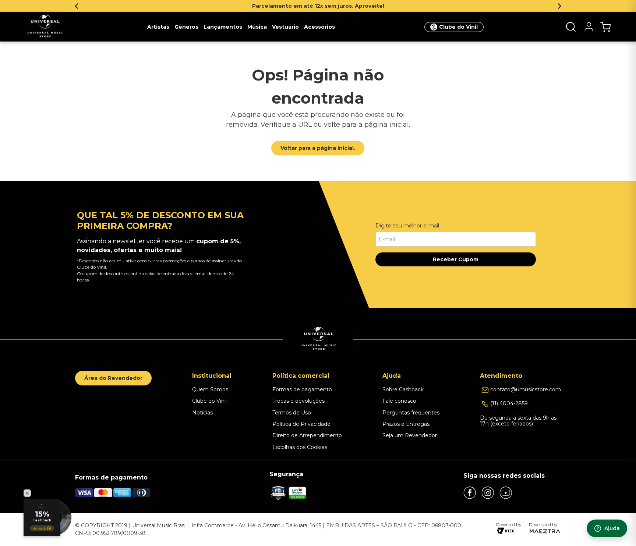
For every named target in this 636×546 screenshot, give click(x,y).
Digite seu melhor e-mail (407, 225)
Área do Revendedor (113, 378)
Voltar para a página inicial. (317, 148)
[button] (571, 27)
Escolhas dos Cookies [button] (299, 447)
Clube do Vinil (458, 27)
